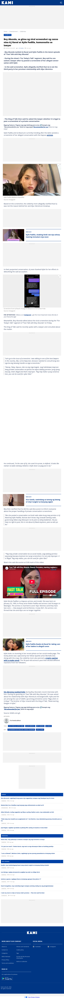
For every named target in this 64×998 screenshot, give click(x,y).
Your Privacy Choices (34, 997)
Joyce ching (39, 729)
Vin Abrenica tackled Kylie (14, 692)
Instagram (27, 315)
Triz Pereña (21, 48)
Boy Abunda (40, 726)
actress (50, 135)
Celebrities (23, 31)
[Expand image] (59, 165)
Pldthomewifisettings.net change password (21, 729)
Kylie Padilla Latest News (16, 726)
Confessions (4, 895)
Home (5, 31)
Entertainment (14, 31)
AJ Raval (48, 726)
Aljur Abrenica (30, 726)
